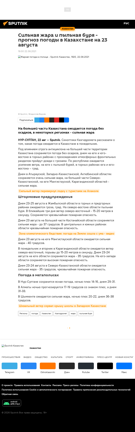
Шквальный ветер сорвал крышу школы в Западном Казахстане (62, 306)
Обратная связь (10, 394)
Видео (27, 357)
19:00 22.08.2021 (27, 51)
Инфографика (85, 357)
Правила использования (27, 385)
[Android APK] (11, 403)
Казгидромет (61, 313)
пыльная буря (85, 313)
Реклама (57, 385)
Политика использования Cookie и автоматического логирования (37, 389)
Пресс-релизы (71, 385)
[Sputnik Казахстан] (16, 26)
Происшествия (11, 357)
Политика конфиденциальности (97, 385)
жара (73, 313)
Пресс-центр (104, 357)
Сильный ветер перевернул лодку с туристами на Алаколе (59, 191)
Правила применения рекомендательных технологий (101, 389)
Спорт (69, 357)
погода (34, 313)
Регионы (23, 313)
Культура (56, 357)
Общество (41, 357)
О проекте (7, 385)
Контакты (46, 385)
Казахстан (46, 313)
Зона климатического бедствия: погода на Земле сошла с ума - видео (66, 233)
